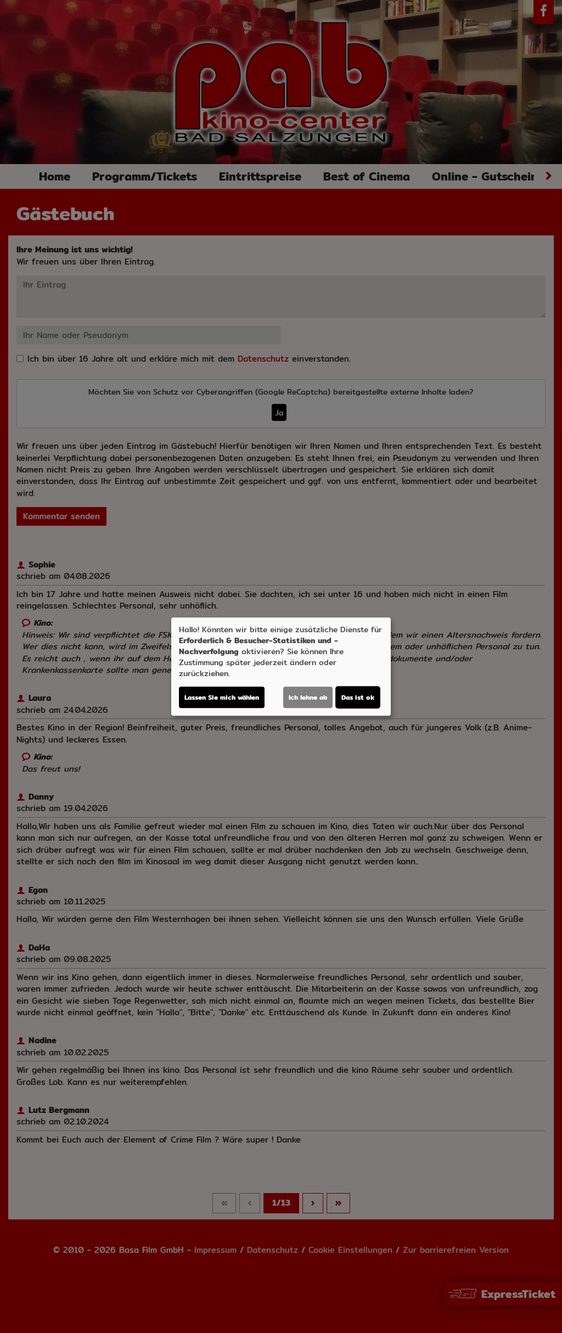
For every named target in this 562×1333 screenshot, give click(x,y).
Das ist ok (357, 697)
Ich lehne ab (308, 697)
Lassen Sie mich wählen (221, 697)
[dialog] (281, 666)
